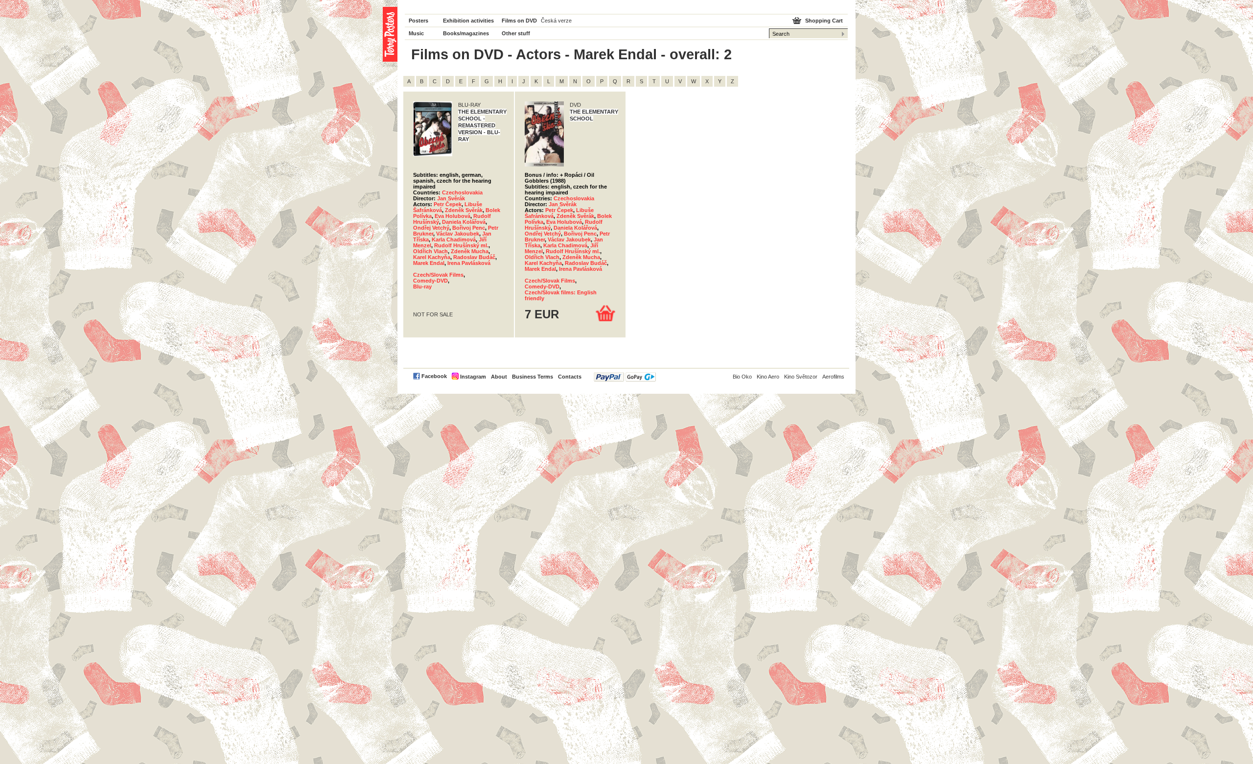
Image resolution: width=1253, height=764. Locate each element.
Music (416, 33)
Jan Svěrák (451, 198)
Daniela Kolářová (464, 222)
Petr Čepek (448, 204)
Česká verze (556, 21)
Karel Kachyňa (431, 257)
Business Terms (532, 377)
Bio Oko (742, 377)
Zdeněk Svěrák (464, 210)
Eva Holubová (452, 216)
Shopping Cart (824, 21)
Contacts (569, 377)
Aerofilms (833, 377)
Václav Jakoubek (457, 234)
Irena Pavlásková (468, 263)
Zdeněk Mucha (469, 251)
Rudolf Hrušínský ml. (461, 245)
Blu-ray (422, 286)
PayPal (625, 377)
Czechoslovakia (462, 192)
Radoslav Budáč (474, 257)
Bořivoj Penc (468, 228)
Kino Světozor (800, 377)
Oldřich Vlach (430, 251)
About (499, 377)
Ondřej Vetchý (431, 228)
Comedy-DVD (430, 281)
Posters (418, 21)
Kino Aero (768, 377)
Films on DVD (519, 21)
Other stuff (516, 33)
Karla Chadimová (454, 239)
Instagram (473, 377)
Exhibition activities (468, 21)
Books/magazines (466, 33)
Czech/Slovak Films (438, 275)
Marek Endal (428, 263)
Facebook (434, 376)
